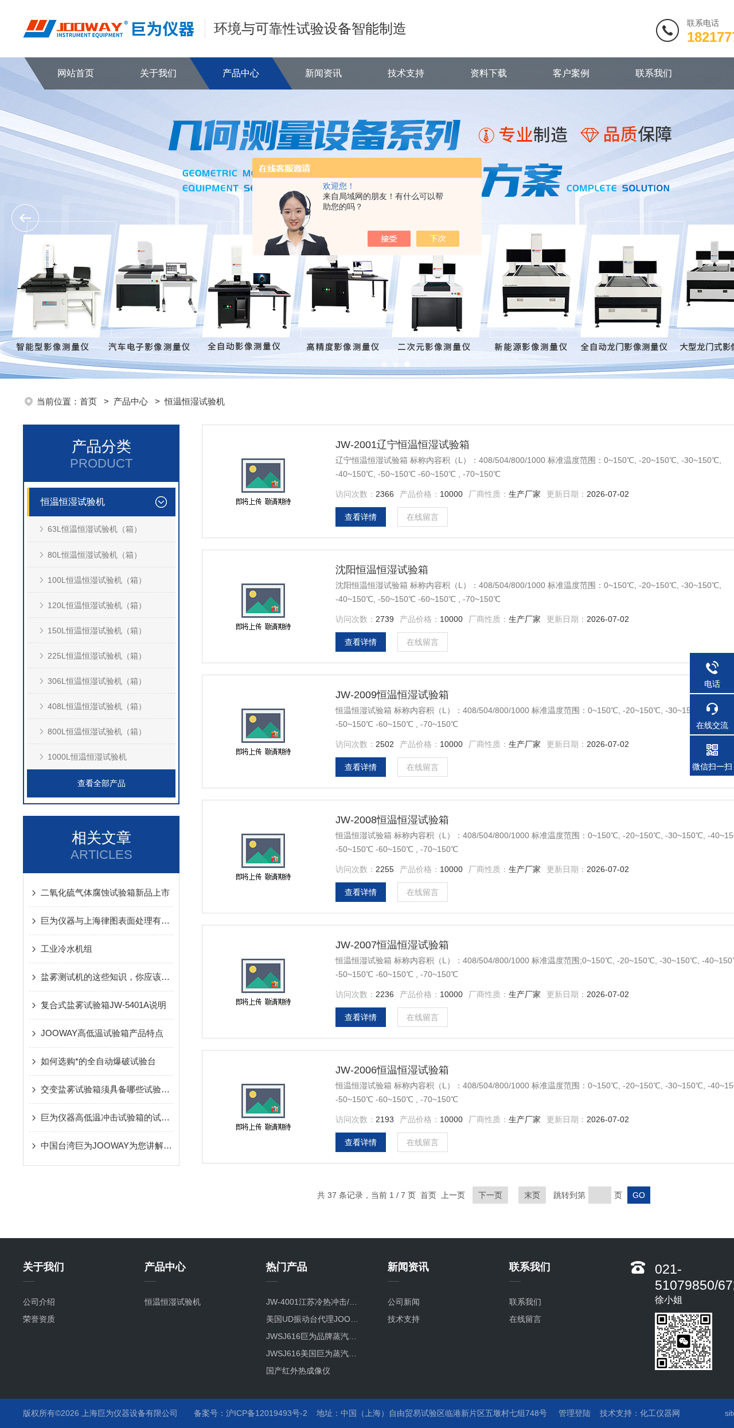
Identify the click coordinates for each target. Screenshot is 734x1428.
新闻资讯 (323, 73)
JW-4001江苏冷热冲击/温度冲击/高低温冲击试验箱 (315, 1301)
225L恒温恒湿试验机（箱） (97, 655)
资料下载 (488, 73)
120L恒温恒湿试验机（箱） (97, 605)
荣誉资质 (39, 1319)
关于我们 (158, 73)
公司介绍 (39, 1301)
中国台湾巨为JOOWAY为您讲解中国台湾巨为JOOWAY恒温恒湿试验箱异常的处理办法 (107, 1145)
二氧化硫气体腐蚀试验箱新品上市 (105, 892)
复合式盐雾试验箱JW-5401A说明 (103, 1005)
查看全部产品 (101, 783)
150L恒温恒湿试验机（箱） (97, 630)
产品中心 (240, 73)
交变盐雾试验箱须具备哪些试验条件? (107, 1089)
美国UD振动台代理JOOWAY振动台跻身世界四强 (315, 1319)
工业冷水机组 (66, 949)
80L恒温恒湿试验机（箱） (95, 554)
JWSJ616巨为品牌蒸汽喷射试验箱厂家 (315, 1336)
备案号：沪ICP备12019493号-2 (250, 1413)
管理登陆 (575, 1413)
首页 (89, 401)
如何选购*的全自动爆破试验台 (98, 1061)
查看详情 (361, 517)
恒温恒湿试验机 (195, 401)
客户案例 (571, 73)
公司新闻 (404, 1301)
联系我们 (653, 73)
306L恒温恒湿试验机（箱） (97, 681)
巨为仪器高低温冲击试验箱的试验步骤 (107, 1117)
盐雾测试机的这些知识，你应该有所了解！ (107, 977)
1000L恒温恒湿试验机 (87, 756)
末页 (532, 1195)
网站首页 (75, 73)
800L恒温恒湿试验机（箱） (97, 731)
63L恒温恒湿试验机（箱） (95, 529)
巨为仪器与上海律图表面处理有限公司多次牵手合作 (107, 920)
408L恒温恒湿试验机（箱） (97, 706)
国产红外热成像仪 (298, 1370)
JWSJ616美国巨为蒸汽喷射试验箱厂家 (315, 1353)
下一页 (490, 1195)
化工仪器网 (660, 1413)
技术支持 (406, 73)
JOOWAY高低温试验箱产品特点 (102, 1033)
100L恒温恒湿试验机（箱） (97, 580)
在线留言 (423, 517)
